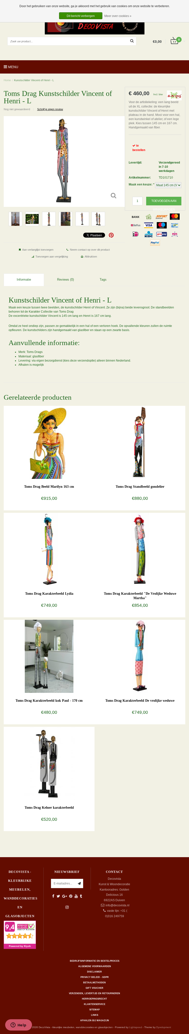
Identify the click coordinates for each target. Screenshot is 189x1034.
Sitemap (94, 1009)
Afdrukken (91, 256)
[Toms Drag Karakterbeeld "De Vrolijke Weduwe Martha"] (140, 549)
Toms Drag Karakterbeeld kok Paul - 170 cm (49, 700)
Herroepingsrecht (94, 999)
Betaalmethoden (94, 982)
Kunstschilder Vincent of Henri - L (34, 80)
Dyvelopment (163, 1027)
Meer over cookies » (117, 16)
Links (94, 1015)
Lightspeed (135, 1027)
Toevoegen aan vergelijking (51, 256)
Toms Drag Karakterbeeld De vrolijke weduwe (139, 700)
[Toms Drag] (174, 95)
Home (7, 80)
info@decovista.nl (117, 905)
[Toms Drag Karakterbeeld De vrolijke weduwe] (140, 656)
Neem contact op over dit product (90, 249)
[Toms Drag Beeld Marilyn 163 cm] (49, 442)
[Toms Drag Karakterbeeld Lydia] (49, 549)
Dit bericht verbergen (81, 16)
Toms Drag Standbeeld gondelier (140, 486)
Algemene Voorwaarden (94, 966)
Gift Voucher (94, 988)
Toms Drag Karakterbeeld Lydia (49, 593)
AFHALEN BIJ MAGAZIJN (94, 1020)
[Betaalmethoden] (135, 216)
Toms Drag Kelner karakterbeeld (49, 807)
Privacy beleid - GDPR (94, 977)
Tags (103, 279)
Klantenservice (94, 1004)
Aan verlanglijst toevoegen (37, 249)
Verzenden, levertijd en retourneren (94, 993)
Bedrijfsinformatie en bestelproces (94, 961)
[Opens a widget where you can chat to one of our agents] (18, 1025)
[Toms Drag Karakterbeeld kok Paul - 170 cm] (49, 656)
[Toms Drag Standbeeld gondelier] (140, 442)
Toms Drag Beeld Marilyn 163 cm (49, 486)
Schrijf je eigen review (50, 109)
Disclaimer (94, 972)
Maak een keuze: (141, 184)
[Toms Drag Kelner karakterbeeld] (49, 763)
